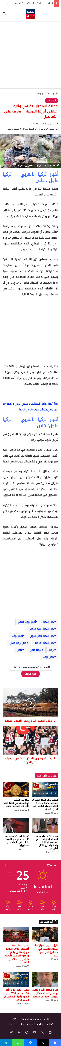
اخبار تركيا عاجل (18, 642)
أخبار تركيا (41, 94)
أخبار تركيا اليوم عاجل (42, 628)
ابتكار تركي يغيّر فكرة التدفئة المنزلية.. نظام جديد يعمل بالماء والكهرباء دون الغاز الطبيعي (47, 842)
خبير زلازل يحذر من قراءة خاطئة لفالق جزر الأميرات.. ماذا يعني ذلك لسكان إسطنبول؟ (16, 841)
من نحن (22, 1024)
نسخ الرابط (30, 674)
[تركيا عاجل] (30, 14)
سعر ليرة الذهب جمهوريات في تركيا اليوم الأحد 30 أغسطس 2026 (16, 803)
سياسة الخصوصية (35, 1024)
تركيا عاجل (36, 649)
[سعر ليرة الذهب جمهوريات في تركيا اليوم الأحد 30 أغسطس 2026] (16, 789)
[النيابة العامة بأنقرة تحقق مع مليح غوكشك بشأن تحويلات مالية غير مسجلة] (45, 979)
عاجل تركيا (48, 656)
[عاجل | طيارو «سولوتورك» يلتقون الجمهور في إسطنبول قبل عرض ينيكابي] (45, 934)
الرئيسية (52, 94)
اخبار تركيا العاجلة (44, 642)
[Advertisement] (30, 54)
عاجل (19, 649)
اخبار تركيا (17, 635)
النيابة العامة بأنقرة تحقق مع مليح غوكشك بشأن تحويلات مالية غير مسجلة (45, 993)
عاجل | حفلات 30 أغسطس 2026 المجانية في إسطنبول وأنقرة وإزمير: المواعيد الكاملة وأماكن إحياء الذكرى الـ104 (17, 954)
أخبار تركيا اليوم (27, 621)
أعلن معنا (12, 1024)
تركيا (51, 649)
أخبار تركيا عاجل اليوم (42, 635)
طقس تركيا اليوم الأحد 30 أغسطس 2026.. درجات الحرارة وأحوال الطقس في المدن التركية (45, 804)
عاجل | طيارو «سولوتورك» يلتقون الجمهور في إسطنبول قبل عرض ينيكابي (45, 950)
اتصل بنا (49, 1024)
